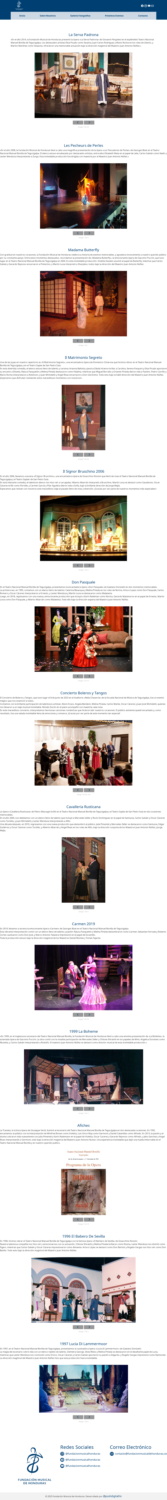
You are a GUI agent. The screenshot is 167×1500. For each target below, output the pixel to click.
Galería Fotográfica (80, 15)
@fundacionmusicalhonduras (82, 1453)
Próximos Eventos (114, 15)
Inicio (22, 15)
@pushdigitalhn (112, 1496)
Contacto (143, 15)
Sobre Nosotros (48, 15)
